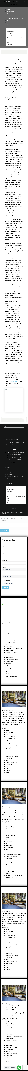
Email (3, 553)
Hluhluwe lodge (14, 381)
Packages (9, 14)
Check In (4, 567)
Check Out (4, 574)
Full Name (4, 547)
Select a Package (6, 580)
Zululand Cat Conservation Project (16, 18)
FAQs (14, 508)
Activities (9, 16)
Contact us (9, 25)
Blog (8, 22)
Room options (10, 11)
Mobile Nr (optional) (7, 560)
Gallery (8, 20)
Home (8, 9)
